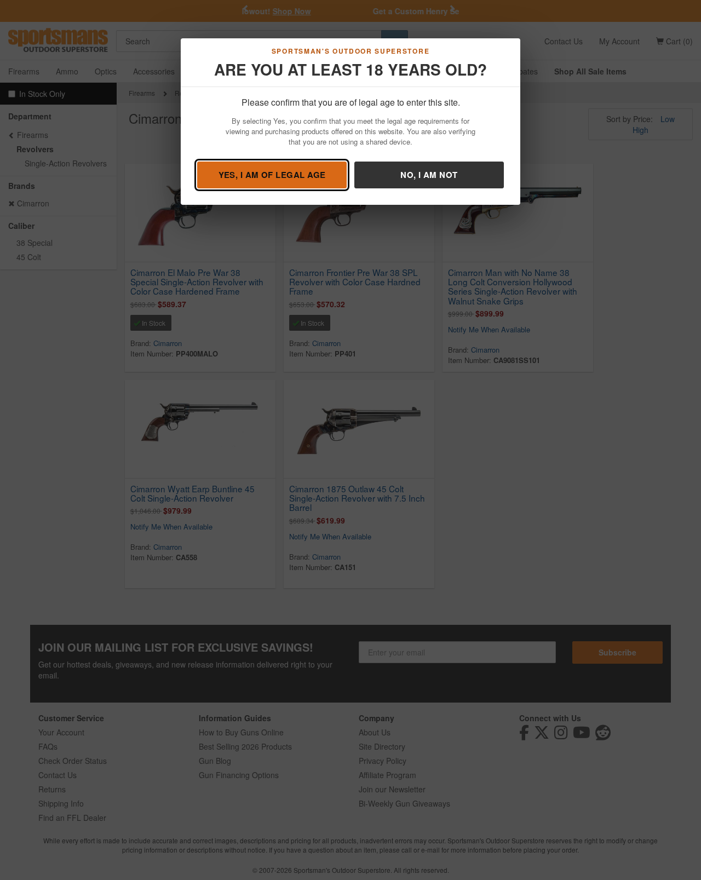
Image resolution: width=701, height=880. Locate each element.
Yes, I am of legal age (272, 175)
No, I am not (428, 175)
